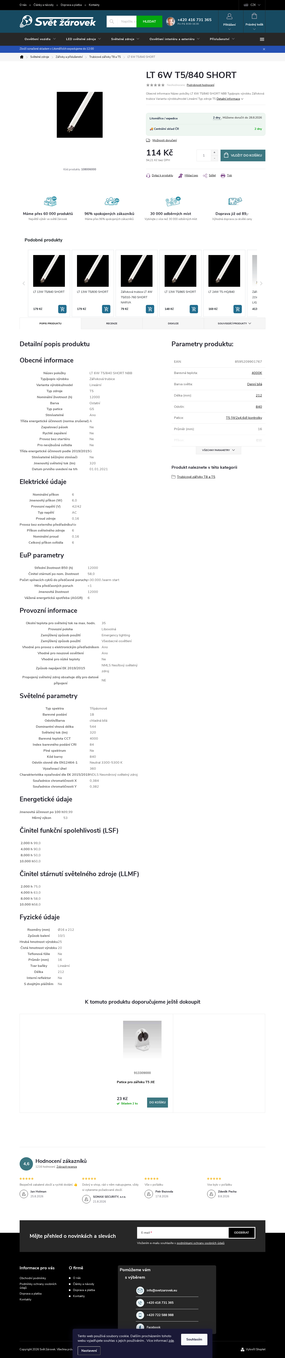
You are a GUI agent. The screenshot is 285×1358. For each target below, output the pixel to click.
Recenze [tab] (111, 323)
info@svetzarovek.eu (162, 1290)
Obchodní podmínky (33, 1278)
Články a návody (44, 5)
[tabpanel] (142, 1063)
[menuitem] (40, 39)
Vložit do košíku (246, 155)
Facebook (153, 1327)
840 (259, 406)
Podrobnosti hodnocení (200, 85)
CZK (253, 5)
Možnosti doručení (165, 140)
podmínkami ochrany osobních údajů (200, 1243)
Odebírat (241, 1233)
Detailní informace (228, 99)
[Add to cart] (62, 309)
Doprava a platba (71, 5)
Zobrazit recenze (67, 1167)
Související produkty (232, 323)
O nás (23, 5)
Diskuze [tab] (173, 323)
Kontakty (94, 5)
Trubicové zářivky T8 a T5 (196, 477)
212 (259, 395)
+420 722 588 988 (160, 1315)
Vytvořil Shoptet (255, 1349)
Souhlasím (194, 1339)
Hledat (149, 21)
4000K (257, 373)
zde (171, 1340)
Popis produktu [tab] (50, 323)
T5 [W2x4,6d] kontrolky (244, 418)
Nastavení (89, 1350)
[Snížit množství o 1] (214, 158)
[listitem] (49, 283)
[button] (24, 283)
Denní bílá (254, 384)
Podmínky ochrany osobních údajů (38, 1286)
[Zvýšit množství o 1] (214, 152)
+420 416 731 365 (160, 1303)
